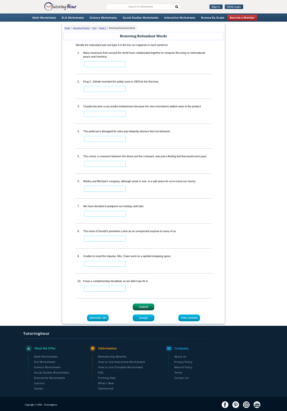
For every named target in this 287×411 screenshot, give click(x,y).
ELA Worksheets (73, 17)
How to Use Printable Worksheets (120, 367)
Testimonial (105, 388)
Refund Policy (183, 367)
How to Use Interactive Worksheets (121, 362)
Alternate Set (97, 317)
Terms (178, 372)
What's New (106, 383)
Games (38, 388)
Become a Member (242, 17)
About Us (180, 356)
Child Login (234, 6)
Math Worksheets (44, 17)
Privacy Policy (183, 362)
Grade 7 (102, 28)
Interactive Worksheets (179, 17)
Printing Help (107, 378)
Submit (143, 306)
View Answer (189, 317)
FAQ (100, 372)
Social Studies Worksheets (141, 17)
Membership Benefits (112, 356)
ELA (94, 28)
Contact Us (181, 378)
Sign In (216, 6)
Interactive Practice (81, 28)
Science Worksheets (103, 17)
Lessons (39, 383)
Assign (143, 317)
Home (67, 28)
